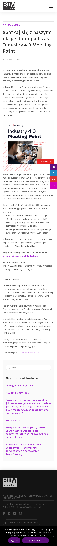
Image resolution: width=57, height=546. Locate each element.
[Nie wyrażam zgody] (53, 536)
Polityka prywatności (35, 540)
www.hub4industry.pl (30, 352)
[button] (51, 6)
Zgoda (14, 540)
